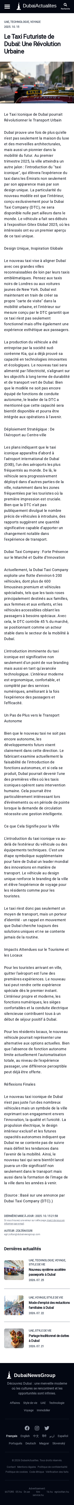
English (25, 1436)
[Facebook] (27, 1428)
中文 (36, 1436)
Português (15, 1443)
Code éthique (36, 1471)
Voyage (29, 1410)
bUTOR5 (9, 1491)
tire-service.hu (38, 1493)
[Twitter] (46, 1428)
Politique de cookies (17, 1471)
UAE (43, 1403)
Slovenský (58, 1443)
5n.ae (27, 1491)
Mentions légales (26, 1467)
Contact (11, 1467)
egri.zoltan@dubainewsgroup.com (22, 1234)
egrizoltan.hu (61, 1491)
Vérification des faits (57, 1471)
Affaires (15, 1403)
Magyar (44, 1443)
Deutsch (30, 1443)
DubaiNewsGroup (35, 1375)
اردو (52, 1436)
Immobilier (43, 1410)
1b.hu (49, 1491)
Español (63, 1436)
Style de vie (30, 1403)
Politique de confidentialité (52, 1467)
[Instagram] (37, 1428)
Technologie (56, 1403)
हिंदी (44, 1436)
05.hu (19, 1491)
